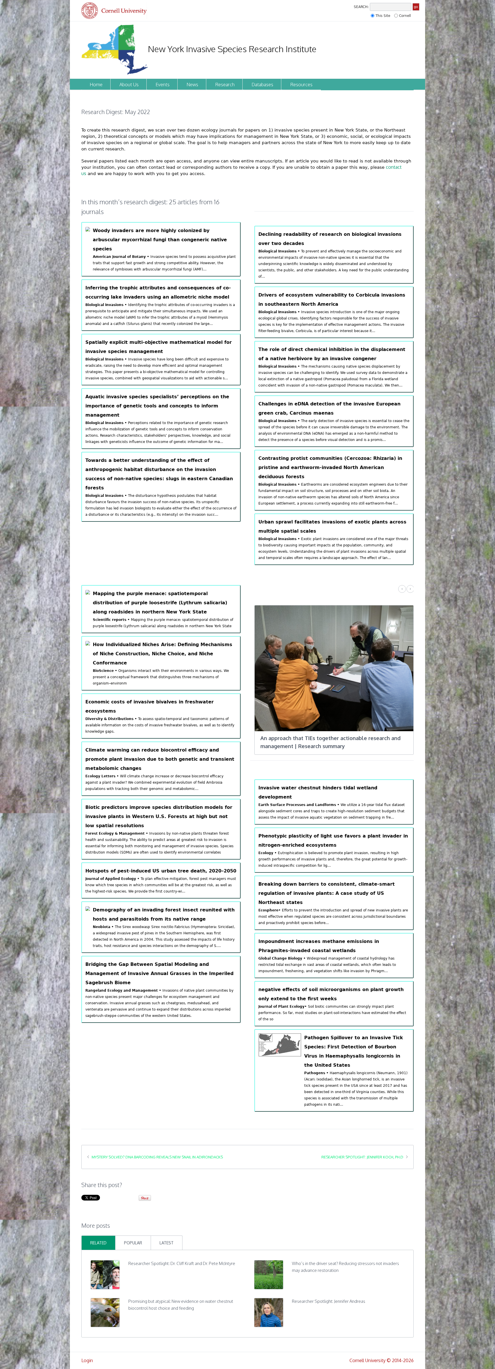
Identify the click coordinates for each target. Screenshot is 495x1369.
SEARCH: (361, 7)
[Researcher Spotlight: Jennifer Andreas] (268, 1304)
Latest (167, 1234)
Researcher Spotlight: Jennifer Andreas (328, 1293)
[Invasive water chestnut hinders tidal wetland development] (334, 794)
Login (87, 1352)
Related (98, 1234)
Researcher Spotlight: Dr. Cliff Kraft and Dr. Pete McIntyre (181, 1255)
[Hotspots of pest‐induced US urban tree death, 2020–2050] (161, 880)
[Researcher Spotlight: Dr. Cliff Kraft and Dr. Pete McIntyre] (105, 1266)
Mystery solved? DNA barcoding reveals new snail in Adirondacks (157, 1149)
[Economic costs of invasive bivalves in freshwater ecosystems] (161, 716)
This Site (383, 16)
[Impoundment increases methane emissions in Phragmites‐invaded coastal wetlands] (334, 947)
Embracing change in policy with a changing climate (325, 738)
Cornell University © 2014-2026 (381, 1352)
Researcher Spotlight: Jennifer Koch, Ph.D (362, 1149)
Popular (133, 1234)
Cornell (405, 16)
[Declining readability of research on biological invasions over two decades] (334, 254)
